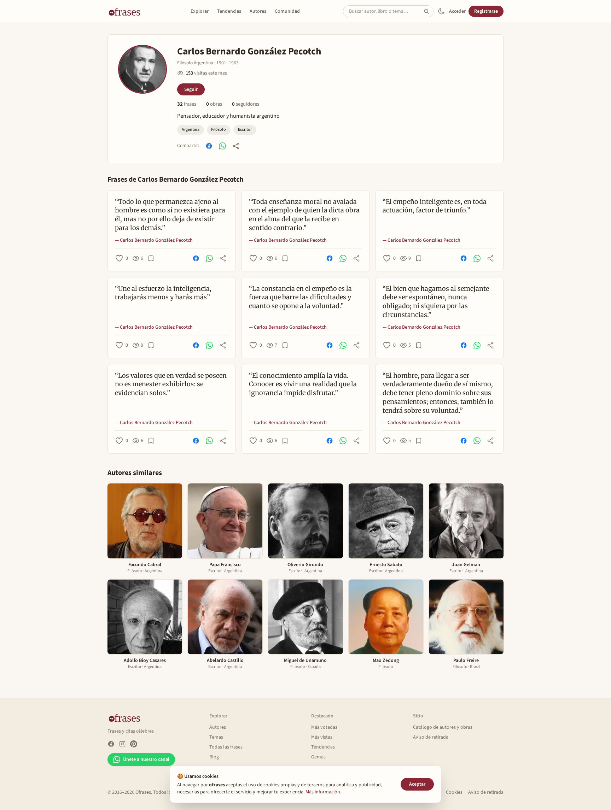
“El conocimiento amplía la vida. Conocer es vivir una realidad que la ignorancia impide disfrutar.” (303, 384)
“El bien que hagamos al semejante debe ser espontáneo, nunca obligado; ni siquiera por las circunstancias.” (436, 301)
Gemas (318, 757)
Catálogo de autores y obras (442, 727)
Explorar (200, 11)
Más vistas (321, 737)
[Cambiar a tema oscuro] (441, 11)
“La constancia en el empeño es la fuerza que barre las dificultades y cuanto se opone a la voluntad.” (300, 297)
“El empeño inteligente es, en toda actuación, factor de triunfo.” (435, 206)
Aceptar (417, 784)
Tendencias (229, 11)
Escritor (245, 130)
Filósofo (218, 130)
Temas (216, 737)
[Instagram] (122, 743)
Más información (323, 792)
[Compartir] (236, 146)
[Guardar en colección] (151, 258)
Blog (214, 757)
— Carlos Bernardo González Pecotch (154, 240)
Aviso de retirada (430, 737)
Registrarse (486, 11)
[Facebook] (111, 743)
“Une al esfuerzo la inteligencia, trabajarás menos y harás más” (163, 292)
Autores (258, 11)
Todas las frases (226, 747)
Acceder (457, 11)
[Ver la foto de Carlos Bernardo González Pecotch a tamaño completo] (142, 69)
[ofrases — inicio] (127, 11)
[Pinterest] (133, 743)
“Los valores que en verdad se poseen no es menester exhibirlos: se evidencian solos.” (171, 384)
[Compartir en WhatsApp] (222, 146)
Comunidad (287, 11)
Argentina (190, 130)
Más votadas (324, 727)
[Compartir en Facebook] (209, 146)
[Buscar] (428, 11)
